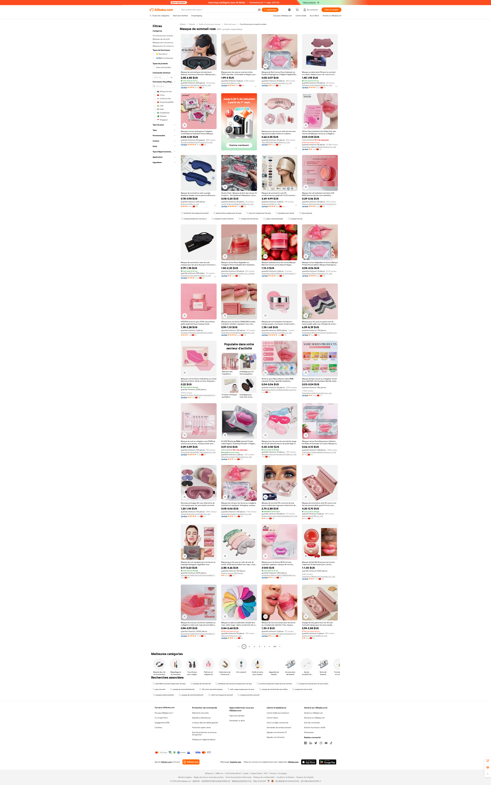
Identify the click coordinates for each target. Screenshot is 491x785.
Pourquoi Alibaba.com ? (164, 713)
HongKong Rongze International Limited (197, 333)
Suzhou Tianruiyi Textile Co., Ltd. (314, 636)
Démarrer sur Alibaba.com (314, 718)
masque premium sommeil (249, 695)
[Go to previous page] (239, 646)
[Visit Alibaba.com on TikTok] (331, 743)
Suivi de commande (312, 723)
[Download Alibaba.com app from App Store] (308, 762)
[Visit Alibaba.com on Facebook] (305, 743)
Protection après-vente (201, 727)
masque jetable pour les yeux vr (195, 219)
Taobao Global (256, 773)
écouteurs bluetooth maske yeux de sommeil (275, 684)
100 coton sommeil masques (212, 689)
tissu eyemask (307, 213)
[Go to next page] (279, 646)
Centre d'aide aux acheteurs (278, 713)
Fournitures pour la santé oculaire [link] (253, 24)
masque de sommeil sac (249, 219)
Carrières (158, 727)
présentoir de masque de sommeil (196, 213)
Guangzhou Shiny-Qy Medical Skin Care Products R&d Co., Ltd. (279, 390)
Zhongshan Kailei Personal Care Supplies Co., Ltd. (199, 575)
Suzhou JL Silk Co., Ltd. (190, 204)
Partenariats (309, 732)
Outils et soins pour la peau (209, 24)
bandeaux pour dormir (286, 213)
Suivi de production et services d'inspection (204, 733)
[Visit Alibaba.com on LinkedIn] (310, 743)
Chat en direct (272, 718)
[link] (487, 760)
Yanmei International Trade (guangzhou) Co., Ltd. (279, 634)
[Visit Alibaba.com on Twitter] (315, 743)
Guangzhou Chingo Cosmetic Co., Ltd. (277, 333)
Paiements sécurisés (200, 713)
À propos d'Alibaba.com (165, 707)
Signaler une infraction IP (277, 732)
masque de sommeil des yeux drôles (275, 689)
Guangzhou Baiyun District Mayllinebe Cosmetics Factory (279, 575)
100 (274, 646)
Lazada (245, 773)
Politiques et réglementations (203, 740)
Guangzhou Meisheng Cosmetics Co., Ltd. (318, 576)
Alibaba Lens (166, 762)
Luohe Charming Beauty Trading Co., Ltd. (237, 204)
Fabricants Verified (236, 716)
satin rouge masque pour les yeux (242, 689)
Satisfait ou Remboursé (201, 718)
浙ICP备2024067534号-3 (311, 781)
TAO (265, 773)
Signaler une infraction (276, 737)
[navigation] (164, 336)
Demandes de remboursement (279, 727)
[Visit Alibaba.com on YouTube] (326, 743)
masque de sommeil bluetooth (183, 689)
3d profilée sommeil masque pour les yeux (170, 684)
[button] (259, 9)
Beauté (192, 24)
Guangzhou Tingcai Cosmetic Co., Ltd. (277, 83)
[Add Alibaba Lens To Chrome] (190, 762)
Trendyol (272, 773)
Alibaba (183, 24)
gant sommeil (160, 689)
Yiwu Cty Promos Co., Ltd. (231, 636)
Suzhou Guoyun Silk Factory (232, 573)
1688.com (219, 773)
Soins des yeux (230, 24)
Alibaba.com (293, 762)
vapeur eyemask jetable (274, 219)
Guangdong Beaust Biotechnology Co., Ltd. (319, 147)
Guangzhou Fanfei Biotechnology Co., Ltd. (237, 333)
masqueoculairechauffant (164, 695)
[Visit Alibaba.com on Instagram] (320, 743)
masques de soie (296, 219)
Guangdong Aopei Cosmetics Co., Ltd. (236, 514)
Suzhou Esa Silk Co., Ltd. (230, 83)
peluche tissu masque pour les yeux (229, 213)
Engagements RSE (162, 723)
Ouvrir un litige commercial (277, 723)
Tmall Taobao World (233, 773)
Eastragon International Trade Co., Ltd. (196, 85)
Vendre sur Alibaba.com (313, 713)
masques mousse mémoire (224, 219)
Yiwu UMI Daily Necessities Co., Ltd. (276, 142)
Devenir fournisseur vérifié (314, 727)
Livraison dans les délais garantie (205, 723)
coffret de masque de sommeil (222, 695)
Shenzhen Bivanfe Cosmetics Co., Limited (237, 273)
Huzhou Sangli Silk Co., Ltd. (312, 516)
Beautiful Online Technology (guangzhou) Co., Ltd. (199, 395)
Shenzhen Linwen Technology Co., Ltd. (236, 457)
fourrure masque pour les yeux (260, 213)
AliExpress (209, 773)
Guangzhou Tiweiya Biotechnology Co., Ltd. (319, 452)
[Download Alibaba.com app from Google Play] (327, 762)
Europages (282, 773)
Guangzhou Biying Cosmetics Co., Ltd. (317, 273)
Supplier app (235, 762)
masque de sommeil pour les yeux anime (313, 684)
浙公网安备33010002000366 (287, 781)
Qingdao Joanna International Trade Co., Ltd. (279, 454)
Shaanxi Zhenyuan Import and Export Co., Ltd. (279, 516)
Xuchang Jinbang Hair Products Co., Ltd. (197, 142)
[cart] (298, 10)
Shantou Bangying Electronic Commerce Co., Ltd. (320, 204)
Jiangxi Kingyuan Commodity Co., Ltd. (195, 514)
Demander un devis (237, 721)
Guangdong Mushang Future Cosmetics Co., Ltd (320, 333)
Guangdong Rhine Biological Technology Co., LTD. (279, 273)
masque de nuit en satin (303, 689)
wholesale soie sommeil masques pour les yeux (235, 684)
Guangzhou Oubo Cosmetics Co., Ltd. (317, 393)
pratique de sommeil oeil (202, 684)
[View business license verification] (268, 781)
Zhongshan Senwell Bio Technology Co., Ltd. (198, 452)
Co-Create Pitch (161, 718)
